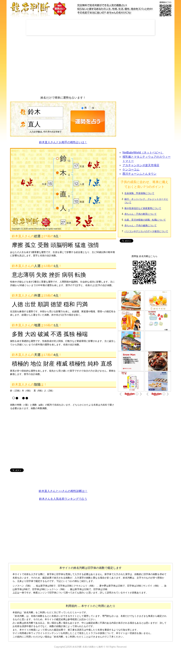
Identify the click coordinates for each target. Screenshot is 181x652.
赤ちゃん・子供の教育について (140, 214)
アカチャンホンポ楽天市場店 (140, 165)
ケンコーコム (130, 169)
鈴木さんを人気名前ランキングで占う (63, 498)
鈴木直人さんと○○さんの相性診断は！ (63, 490)
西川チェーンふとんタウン (139, 173)
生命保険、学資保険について (139, 193)
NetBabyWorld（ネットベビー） (143, 152)
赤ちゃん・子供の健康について (140, 225)
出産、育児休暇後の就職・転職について (145, 219)
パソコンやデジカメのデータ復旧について (146, 231)
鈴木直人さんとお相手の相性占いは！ (63, 142)
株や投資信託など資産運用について (142, 208)
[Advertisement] (90, 27)
